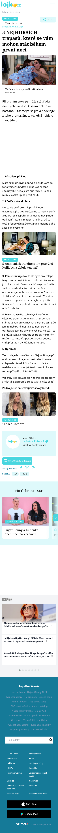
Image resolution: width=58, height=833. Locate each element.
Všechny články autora (34, 444)
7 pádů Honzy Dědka (22, 711)
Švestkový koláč (39, 729)
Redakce (33, 785)
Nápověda (33, 781)
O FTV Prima (12, 754)
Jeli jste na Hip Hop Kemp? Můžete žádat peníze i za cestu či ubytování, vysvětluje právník (28, 640)
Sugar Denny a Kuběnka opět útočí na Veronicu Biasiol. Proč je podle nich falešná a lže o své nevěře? (23, 532)
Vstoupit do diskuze (19, 460)
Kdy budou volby (38, 701)
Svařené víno (15, 715)
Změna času (45, 697)
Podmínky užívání (14, 773)
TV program (30, 697)
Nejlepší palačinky (19, 729)
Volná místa (12, 758)
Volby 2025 (40, 711)
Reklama (11, 763)
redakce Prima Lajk (12, 26)
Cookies (10, 781)
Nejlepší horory (14, 697)
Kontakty (33, 768)
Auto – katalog (39, 706)
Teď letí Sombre (13, 424)
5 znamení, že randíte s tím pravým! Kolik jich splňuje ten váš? (27, 266)
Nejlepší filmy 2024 (37, 692)
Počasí (23, 701)
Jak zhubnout (18, 692)
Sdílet (46, 20)
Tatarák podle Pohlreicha (37, 715)
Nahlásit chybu (13, 793)
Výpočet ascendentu (17, 725)
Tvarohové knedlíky (41, 725)
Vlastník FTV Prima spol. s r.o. (15, 787)
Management (35, 754)
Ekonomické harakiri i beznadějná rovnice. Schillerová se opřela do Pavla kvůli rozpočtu (26, 625)
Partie (15, 701)
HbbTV (10, 768)
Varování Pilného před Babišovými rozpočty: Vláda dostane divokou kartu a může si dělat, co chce (29, 655)
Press (31, 758)
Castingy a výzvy (36, 763)
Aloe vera (15, 720)
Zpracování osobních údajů (38, 774)
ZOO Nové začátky (20, 706)
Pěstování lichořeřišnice (35, 720)
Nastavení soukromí (38, 793)
